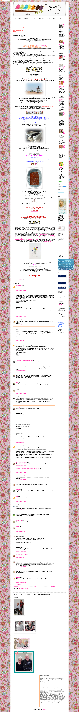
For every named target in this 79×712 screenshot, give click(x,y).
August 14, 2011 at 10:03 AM (21, 557)
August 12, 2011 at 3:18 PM (21, 370)
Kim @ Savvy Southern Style (21, 462)
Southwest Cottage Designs (21, 554)
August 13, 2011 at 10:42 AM (21, 523)
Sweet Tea (18, 319)
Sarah (17, 496)
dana (17, 328)
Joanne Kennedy (19, 445)
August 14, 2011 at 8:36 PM (21, 566)
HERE (37, 239)
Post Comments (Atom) (23, 588)
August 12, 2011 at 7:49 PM (21, 465)
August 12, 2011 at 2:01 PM (21, 304)
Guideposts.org (47, 241)
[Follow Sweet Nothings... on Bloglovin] (62, 186)
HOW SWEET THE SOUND (40, 45)
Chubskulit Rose (19, 285)
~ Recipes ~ (20, 18)
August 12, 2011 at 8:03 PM (21, 485)
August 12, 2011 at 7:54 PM (21, 472)
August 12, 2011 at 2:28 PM (21, 316)
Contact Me (55, 18)
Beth (17, 560)
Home (15, 18)
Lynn (17, 483)
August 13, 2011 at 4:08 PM (21, 543)
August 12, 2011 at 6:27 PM (21, 429)
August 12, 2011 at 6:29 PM (21, 442)
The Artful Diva (19, 520)
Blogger (44, 709)
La (16, 504)
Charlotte (18, 526)
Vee (16, 396)
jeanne (17, 293)
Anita (17, 382)
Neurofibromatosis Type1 (42, 234)
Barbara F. (18, 489)
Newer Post (16, 586)
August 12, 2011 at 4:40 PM (21, 378)
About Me (61, 18)
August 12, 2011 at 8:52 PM (21, 501)
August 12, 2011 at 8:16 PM (21, 493)
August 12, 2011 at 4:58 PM (21, 386)
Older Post (53, 586)
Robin (17, 534)
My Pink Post (18, 289)
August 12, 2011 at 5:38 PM (21, 393)
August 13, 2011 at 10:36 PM (21, 551)
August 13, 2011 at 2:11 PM (21, 531)
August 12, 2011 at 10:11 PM (21, 509)
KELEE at (31, 213)
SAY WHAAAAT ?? (64, 26)
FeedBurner (61, 304)
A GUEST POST (61, 100)
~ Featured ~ (26, 18)
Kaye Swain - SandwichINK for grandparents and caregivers (28, 468)
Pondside (17, 513)
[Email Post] (24, 279)
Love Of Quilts (18, 407)
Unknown (18, 343)
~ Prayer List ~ (33, 18)
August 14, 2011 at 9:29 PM (21, 573)
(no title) (64, 56)
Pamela (17, 570)
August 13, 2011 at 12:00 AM (21, 516)
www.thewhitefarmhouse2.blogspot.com (24, 360)
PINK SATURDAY (34, 211)
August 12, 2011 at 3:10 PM (21, 357)
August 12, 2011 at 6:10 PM (21, 403)
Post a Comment (18, 584)
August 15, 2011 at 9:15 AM (21, 582)
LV (16, 389)
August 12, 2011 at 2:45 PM (21, 324)
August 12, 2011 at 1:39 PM (21, 290)
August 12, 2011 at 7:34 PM (21, 459)
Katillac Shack (36, 213)
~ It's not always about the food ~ (44, 18)
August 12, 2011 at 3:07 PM (21, 340)
